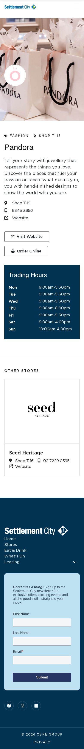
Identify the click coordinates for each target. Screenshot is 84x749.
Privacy (42, 742)
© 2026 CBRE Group (42, 734)
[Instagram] (22, 705)
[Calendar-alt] (36, 705)
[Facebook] (9, 705)
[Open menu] (76, 7)
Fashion (19, 135)
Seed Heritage (26, 453)
